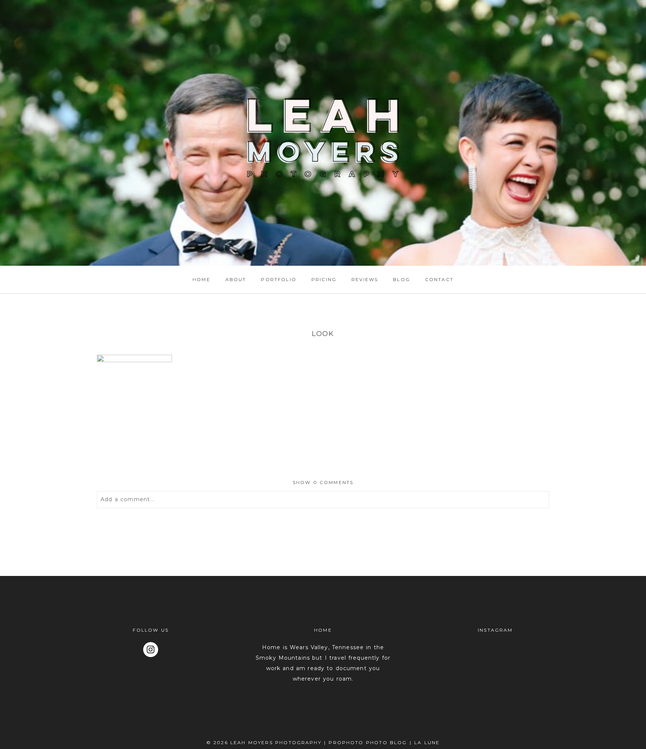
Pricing (323, 279)
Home (201, 279)
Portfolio (278, 279)
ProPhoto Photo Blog (368, 742)
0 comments (323, 482)
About (235, 279)
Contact (439, 279)
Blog (401, 279)
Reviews (364, 279)
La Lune (427, 742)
